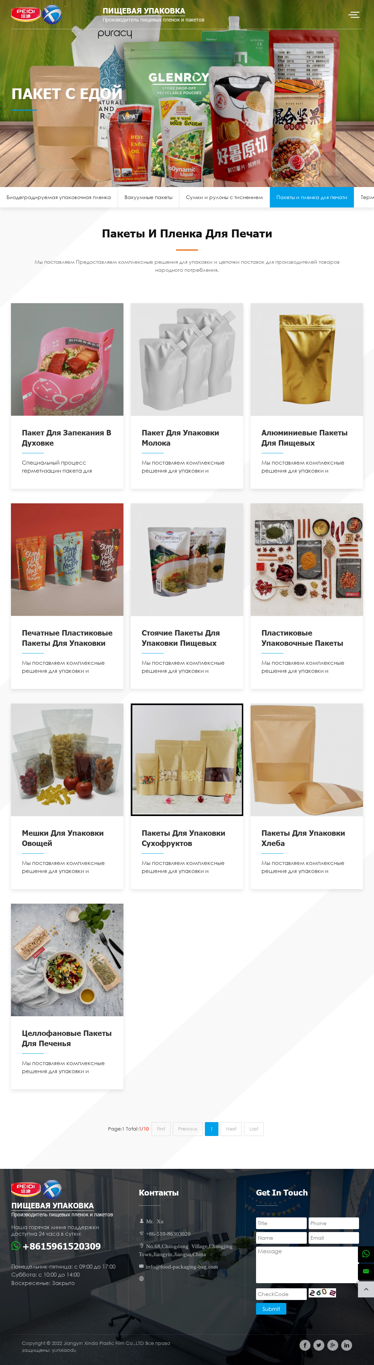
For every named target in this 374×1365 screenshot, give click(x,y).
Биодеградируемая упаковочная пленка (59, 197)
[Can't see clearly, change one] (322, 1292)
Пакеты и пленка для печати (311, 197)
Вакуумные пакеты (148, 197)
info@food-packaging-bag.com (182, 1266)
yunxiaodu (64, 1350)
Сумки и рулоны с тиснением (224, 197)
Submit (271, 1308)
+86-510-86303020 (168, 1233)
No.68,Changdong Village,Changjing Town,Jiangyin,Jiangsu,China (186, 1250)
